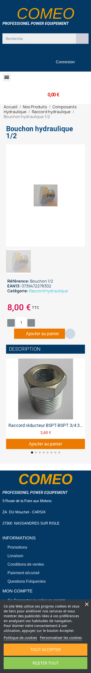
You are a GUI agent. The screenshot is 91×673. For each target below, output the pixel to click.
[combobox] (36, 38)
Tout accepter (46, 649)
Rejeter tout (46, 663)
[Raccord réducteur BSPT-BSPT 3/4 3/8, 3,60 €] (45, 404)
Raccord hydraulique (48, 291)
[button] (7, 77)
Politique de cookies (20, 637)
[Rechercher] (82, 38)
